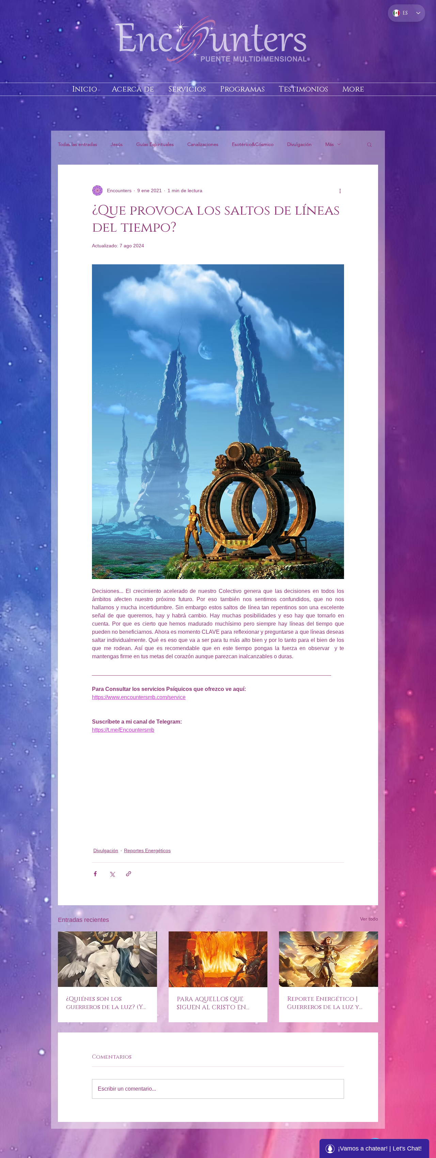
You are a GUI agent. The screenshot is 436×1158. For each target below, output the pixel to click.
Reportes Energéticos (147, 850)
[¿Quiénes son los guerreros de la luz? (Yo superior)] (107, 959)
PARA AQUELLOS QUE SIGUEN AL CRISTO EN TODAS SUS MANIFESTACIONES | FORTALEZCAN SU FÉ (211, 1003)
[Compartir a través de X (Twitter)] (112, 874)
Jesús (117, 144)
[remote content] (218, 790)
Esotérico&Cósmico (253, 144)
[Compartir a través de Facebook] (95, 874)
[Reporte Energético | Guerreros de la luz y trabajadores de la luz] (328, 959)
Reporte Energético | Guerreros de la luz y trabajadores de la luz (325, 1003)
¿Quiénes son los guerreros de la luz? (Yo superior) (106, 1003)
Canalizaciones (202, 144)
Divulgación (299, 144)
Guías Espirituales (155, 144)
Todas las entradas (77, 144)
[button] (369, 144)
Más (329, 144)
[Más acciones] (340, 190)
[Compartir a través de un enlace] (128, 874)
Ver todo (369, 919)
